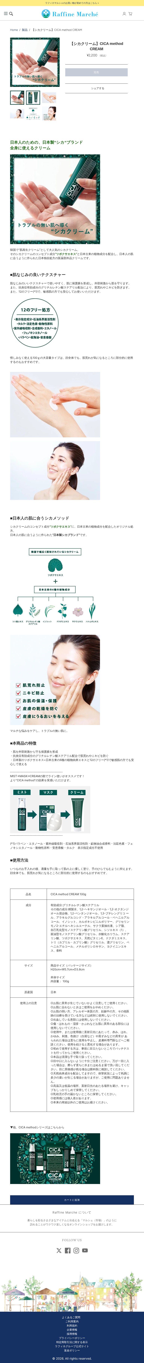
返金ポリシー (72, 1350)
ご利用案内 (72, 1321)
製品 (25, 30)
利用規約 (72, 1325)
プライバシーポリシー (72, 1338)
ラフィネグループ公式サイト (72, 1346)
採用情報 (72, 1334)
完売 (96, 72)
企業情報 (72, 1329)
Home (14, 30)
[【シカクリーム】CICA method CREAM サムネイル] (17, 98)
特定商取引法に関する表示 (72, 1342)
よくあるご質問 (71, 1317)
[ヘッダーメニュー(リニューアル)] (6, 13)
